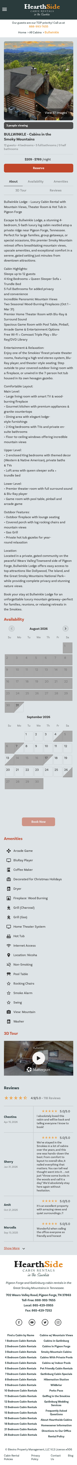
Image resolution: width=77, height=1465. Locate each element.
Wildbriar (56, 1385)
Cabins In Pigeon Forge (56, 1346)
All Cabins (35, 32)
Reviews (56, 190)
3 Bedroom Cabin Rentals (20, 1352)
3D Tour (20, 190)
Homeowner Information (56, 1425)
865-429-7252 (42, 1310)
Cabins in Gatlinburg (56, 1341)
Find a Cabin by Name (20, 1335)
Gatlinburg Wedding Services (56, 1403)
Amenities (61, 182)
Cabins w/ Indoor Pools (56, 1363)
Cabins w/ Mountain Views (56, 1335)
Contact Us (56, 1457)
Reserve (38, 168)
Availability (35, 182)
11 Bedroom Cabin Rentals (21, 1396)
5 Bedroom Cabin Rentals (20, 1363)
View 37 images (56, 113)
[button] (5, 9)
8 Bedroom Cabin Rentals (20, 1379)
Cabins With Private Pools (56, 1357)
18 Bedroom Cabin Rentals (20, 1424)
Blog (70, 1455)
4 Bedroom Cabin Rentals (21, 1357)
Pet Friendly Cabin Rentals (56, 1368)
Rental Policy (56, 1436)
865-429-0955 (43, 1305)
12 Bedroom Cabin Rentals (20, 1402)
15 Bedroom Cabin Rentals (20, 1413)
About (13, 182)
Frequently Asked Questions (56, 1412)
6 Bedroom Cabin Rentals (20, 1368)
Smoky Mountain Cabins (56, 1352)
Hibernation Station (56, 1379)
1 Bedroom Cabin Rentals (20, 1341)
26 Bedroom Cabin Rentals (20, 1435)
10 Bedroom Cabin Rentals (20, 1391)
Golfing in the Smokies (56, 1396)
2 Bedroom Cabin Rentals (20, 1346)
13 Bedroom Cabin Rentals (20, 1407)
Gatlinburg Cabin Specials (56, 1374)
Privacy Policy (35, 1457)
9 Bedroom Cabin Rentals (20, 1385)
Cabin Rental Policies (11, 1457)
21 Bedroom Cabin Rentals (20, 1429)
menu (5, 9)
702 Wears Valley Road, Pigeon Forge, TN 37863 (38, 1295)
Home (22, 32)
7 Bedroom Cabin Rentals (20, 1374)
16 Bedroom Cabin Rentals (20, 1418)
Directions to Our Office (56, 1431)
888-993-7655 (38, 26)
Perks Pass (56, 1391)
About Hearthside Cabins (56, 1420)
